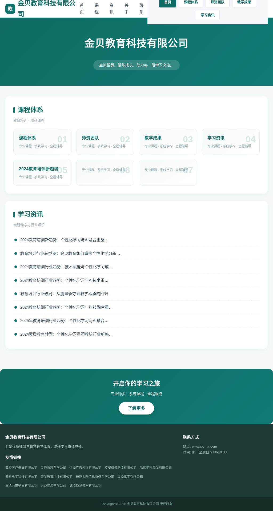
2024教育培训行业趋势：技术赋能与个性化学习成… (66, 266)
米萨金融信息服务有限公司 (95, 477)
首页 (82, 8)
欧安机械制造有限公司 (120, 468)
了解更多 (136, 408)
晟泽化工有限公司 (130, 477)
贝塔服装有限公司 (53, 468)
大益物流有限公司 (53, 486)
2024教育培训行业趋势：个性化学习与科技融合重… (66, 307)
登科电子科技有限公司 (21, 477)
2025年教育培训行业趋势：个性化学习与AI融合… (64, 320)
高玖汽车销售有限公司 (21, 486)
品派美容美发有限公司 (156, 468)
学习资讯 (208, 15)
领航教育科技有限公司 (57, 477)
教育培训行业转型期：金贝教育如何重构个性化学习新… (70, 253)
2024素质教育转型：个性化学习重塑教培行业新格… (66, 334)
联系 (141, 8)
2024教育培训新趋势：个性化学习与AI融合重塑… (64, 240)
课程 (97, 8)
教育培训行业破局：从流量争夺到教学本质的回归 (64, 293)
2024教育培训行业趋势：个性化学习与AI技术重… (64, 280)
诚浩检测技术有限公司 (85, 486)
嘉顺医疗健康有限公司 (21, 468)
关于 (127, 8)
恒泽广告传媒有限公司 (85, 468)
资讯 (112, 8)
